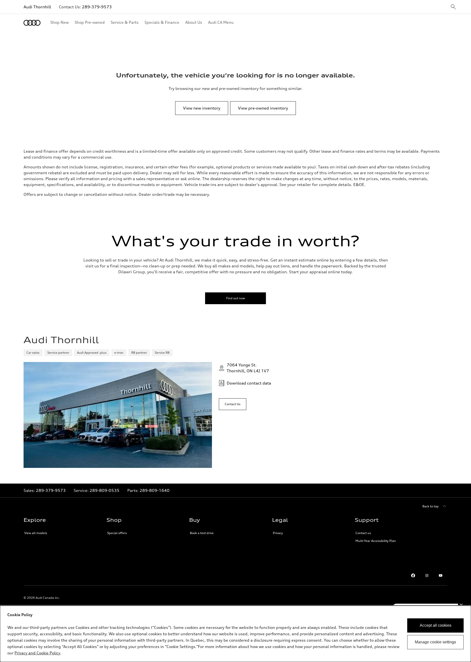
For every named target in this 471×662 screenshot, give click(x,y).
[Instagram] (427, 575)
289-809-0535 (104, 490)
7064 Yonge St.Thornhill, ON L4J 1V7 (248, 367)
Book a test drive (202, 533)
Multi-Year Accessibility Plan (375, 541)
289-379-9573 (97, 6)
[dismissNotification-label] (461, 604)
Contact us (363, 533)
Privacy (278, 533)
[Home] (32, 23)
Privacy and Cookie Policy (37, 652)
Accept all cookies (435, 625)
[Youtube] (440, 575)
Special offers (117, 533)
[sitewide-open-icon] (453, 7)
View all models (35, 533)
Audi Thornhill (37, 6)
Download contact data (249, 383)
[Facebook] (413, 575)
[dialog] (235, 634)
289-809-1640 (155, 490)
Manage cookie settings (435, 642)
